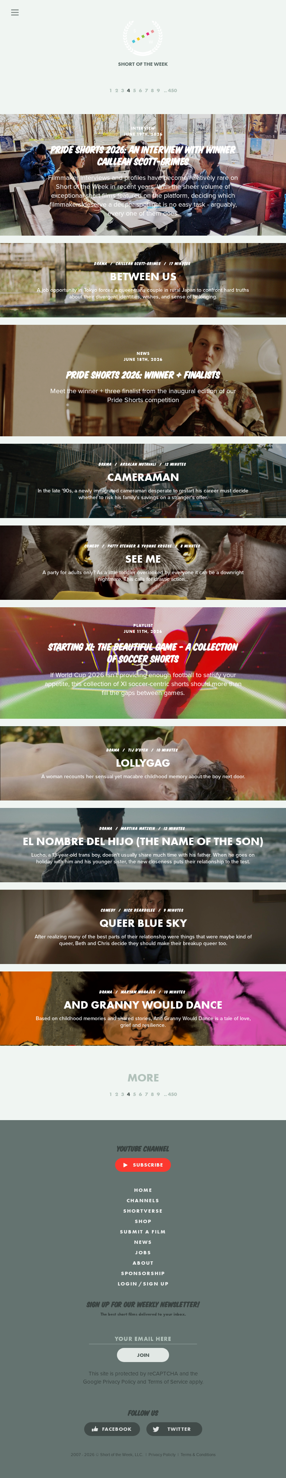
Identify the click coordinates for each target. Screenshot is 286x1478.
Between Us (143, 276)
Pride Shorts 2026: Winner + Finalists (143, 373)
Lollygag (143, 763)
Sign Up (156, 1283)
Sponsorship (143, 1273)
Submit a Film (143, 1231)
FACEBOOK (117, 1429)
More (143, 1078)
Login (127, 1283)
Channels (143, 1200)
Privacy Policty (162, 1454)
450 (172, 90)
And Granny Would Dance (143, 1005)
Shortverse (143, 1210)
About (143, 1262)
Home (143, 1190)
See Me (143, 559)
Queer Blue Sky (143, 923)
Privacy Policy (119, 1381)
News (143, 1242)
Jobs (143, 1252)
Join (143, 1355)
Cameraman (143, 477)
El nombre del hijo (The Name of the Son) (143, 841)
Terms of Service (168, 1381)
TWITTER (179, 1429)
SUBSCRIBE (148, 1164)
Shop (143, 1221)
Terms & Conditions (198, 1454)
